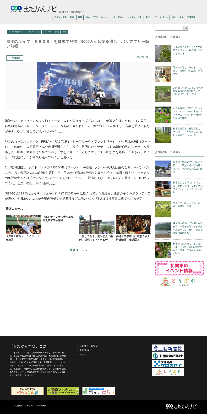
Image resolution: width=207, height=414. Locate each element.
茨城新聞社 (41, 405)
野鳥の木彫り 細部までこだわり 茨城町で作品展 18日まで (188, 70)
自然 (181, 17)
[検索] (185, 28)
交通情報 (191, 17)
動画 (72, 17)
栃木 (88, 17)
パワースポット (160, 17)
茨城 (95, 17)
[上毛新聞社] (168, 351)
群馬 (80, 17)
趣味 (148, 17)
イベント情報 (60, 17)
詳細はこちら (78, 249)
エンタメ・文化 (134, 17)
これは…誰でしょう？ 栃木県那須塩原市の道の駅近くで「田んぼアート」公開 (188, 91)
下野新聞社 (29, 405)
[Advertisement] (78, 292)
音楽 (65, 32)
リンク (83, 354)
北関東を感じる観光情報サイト (72, 12)
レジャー (105, 17)
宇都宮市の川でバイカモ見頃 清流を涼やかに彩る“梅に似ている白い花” (189, 50)
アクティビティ (15, 32)
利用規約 (84, 350)
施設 (174, 17)
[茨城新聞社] (168, 366)
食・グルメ (118, 17)
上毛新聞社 (18, 405)
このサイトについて (90, 345)
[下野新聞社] (168, 359)
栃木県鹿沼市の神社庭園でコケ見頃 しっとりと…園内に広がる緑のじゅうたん (187, 131)
